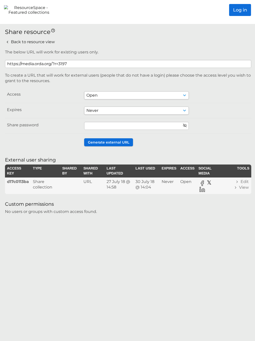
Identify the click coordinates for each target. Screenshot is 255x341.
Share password (23, 125)
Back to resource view (32, 41)
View (243, 187)
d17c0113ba (18, 181)
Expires (14, 109)
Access (14, 94)
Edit (244, 181)
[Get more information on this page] (53, 30)
